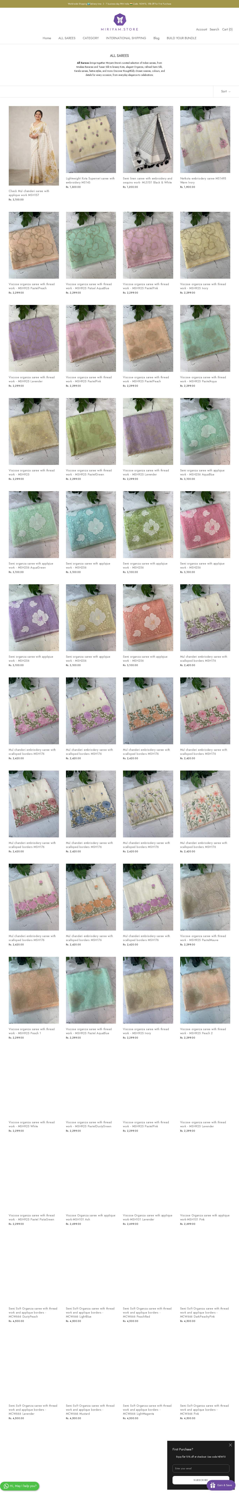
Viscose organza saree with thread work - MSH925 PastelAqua (203, 379)
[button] (70, 1461)
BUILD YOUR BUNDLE (181, 38)
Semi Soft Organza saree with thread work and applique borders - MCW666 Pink (204, 1410)
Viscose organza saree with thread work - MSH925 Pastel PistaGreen (32, 1217)
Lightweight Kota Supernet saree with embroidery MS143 (90, 180)
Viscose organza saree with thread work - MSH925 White (32, 1124)
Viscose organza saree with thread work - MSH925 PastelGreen (89, 472)
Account (201, 29)
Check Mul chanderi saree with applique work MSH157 (29, 193)
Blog (156, 38)
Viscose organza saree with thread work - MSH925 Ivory (203, 286)
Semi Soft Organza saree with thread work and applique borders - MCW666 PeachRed (147, 1313)
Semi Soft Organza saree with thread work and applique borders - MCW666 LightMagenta (147, 1410)
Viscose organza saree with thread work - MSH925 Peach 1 (32, 1031)
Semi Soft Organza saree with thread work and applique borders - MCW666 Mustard (90, 1410)
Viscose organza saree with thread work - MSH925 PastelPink (146, 286)
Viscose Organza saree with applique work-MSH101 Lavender (148, 1217)
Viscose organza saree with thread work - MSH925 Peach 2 (203, 1031)
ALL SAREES (66, 38)
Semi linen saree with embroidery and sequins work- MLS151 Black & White (147, 180)
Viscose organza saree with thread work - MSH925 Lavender (32, 379)
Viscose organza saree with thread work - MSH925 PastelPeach (32, 286)
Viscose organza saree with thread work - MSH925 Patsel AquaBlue (89, 286)
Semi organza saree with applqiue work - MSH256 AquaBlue (202, 472)
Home (47, 38)
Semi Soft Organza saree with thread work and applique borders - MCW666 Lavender (33, 1410)
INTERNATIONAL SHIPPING (126, 38)
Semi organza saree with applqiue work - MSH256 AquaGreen (31, 566)
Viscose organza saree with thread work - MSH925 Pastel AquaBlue (89, 1031)
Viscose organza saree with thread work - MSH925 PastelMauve (203, 938)
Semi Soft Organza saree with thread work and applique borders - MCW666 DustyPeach (33, 1313)
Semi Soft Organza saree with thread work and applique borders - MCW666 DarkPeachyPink (204, 1313)
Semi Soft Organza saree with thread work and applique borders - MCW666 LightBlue (90, 1313)
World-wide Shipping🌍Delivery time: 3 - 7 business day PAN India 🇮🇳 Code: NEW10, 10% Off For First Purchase (119, 3)
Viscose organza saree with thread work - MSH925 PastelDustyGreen (89, 1124)
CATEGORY (91, 38)
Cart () (227, 29)
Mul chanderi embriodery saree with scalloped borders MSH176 (203, 659)
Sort (224, 91)
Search (214, 29)
